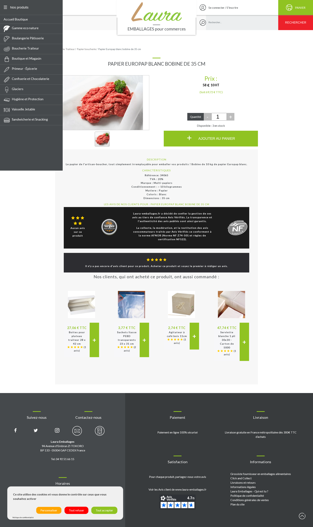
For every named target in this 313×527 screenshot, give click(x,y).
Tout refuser (76, 510)
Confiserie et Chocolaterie (30, 79)
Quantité (195, 116)
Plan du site (237, 504)
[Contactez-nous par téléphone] (100, 433)
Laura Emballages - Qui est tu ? (249, 491)
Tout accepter (104, 510)
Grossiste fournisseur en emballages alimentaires (260, 474)
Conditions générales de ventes (249, 500)
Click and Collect (241, 478)
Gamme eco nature (25, 28)
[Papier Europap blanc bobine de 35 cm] (102, 139)
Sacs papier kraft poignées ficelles (29, 132)
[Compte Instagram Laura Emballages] (57, 430)
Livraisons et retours (243, 482)
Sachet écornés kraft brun (23, 166)
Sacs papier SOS (16, 159)
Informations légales (243, 487)
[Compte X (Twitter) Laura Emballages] (36, 430)
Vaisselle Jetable (23, 109)
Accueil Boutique (16, 19)
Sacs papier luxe (16, 139)
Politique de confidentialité (247, 495)
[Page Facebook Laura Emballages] (15, 430)
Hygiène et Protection (27, 99)
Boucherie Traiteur (25, 48)
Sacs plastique (15, 152)
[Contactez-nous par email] (77, 433)
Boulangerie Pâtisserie (28, 38)
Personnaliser (48, 510)
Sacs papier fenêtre (19, 126)
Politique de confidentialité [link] (23, 517)
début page (302, 516)
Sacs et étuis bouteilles (21, 146)
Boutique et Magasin (26, 58)
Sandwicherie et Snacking (30, 119)
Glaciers (17, 89)
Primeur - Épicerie (24, 69)
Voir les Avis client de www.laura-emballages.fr (177, 489)
